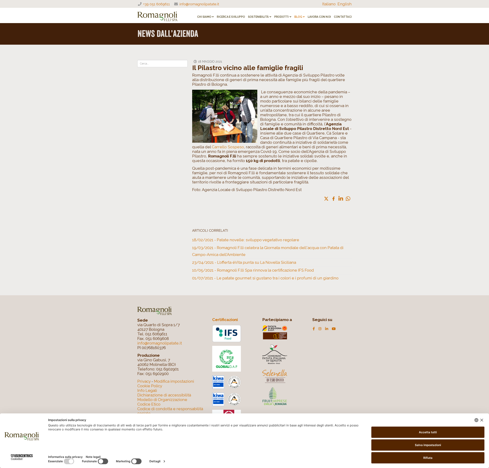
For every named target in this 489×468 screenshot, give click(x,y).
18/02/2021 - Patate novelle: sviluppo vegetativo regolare (245, 239)
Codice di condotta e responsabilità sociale (170, 411)
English (345, 4)
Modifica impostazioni (174, 381)
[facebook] (314, 329)
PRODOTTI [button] (281, 16)
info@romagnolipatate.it (199, 4)
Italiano (329, 4)
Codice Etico (148, 404)
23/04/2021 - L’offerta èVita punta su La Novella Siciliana (244, 262)
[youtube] (334, 329)
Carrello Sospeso (227, 146)
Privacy (144, 381)
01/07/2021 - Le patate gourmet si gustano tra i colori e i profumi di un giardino (265, 278)
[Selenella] (284, 376)
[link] (326, 198)
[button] (348, 198)
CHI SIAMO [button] (204, 16)
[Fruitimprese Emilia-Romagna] (284, 396)
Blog (298, 16)
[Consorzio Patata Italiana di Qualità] (284, 353)
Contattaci (343, 16)
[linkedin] (326, 329)
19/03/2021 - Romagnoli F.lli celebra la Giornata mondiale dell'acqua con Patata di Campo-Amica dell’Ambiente (267, 251)
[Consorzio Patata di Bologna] (284, 332)
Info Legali (147, 390)
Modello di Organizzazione (162, 399)
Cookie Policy (149, 385)
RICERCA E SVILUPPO (231, 16)
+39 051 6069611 (156, 4)
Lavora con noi (319, 16)
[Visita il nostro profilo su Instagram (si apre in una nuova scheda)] (319, 329)
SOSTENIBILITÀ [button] (258, 16)
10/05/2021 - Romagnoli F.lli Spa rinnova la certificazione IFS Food (253, 270)
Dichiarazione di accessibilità (164, 395)
